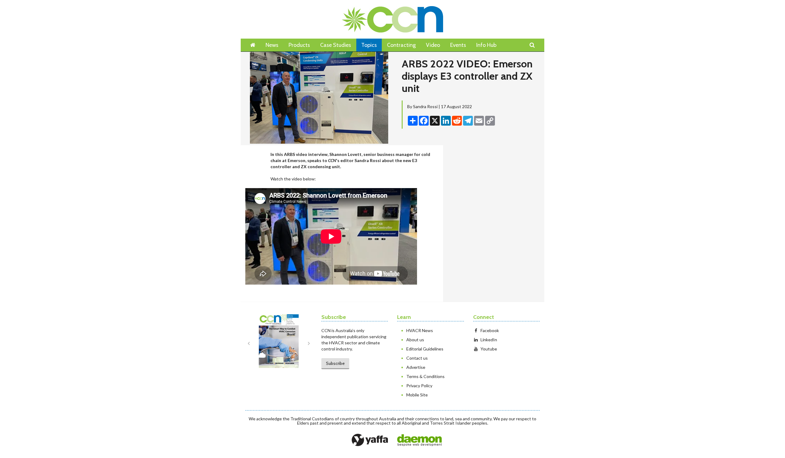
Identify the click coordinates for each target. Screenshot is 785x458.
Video (433, 45)
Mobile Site (417, 394)
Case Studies (335, 45)
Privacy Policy (419, 385)
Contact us (417, 358)
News (272, 45)
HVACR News (419, 330)
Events (458, 45)
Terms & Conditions (425, 376)
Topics (369, 45)
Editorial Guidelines (424, 348)
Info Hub (486, 45)
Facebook (490, 330)
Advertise (415, 367)
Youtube (489, 348)
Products (299, 45)
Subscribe (335, 363)
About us (415, 339)
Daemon (419, 440)
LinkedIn (489, 339)
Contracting (401, 45)
